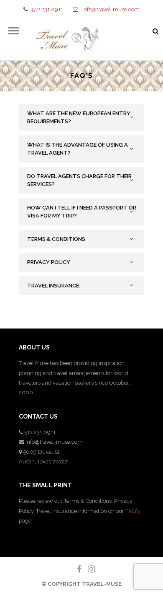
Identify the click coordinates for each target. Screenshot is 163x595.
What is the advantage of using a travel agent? (77, 149)
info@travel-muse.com (111, 9)
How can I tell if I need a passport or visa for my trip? (81, 211)
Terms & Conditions (56, 239)
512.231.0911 (47, 9)
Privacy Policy (48, 262)
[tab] (81, 117)
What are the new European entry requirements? (78, 117)
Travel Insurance (53, 285)
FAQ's (132, 511)
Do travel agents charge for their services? (79, 180)
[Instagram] (88, 569)
